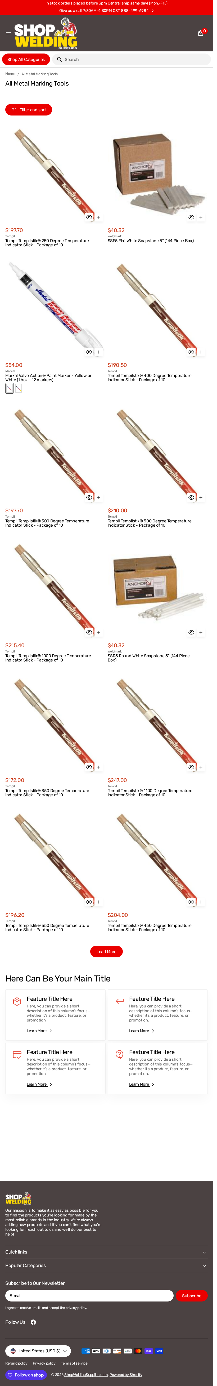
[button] (8, 33)
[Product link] (55, 186)
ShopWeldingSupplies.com (86, 1374)
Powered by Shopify (126, 1374)
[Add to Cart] (98, 217)
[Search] (57, 59)
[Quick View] (89, 217)
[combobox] (137, 59)
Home (10, 74)
